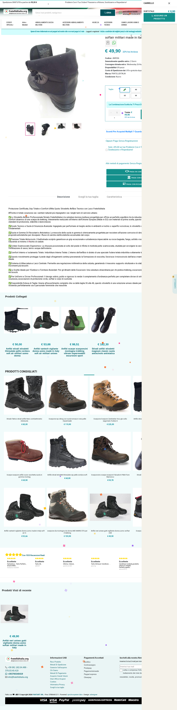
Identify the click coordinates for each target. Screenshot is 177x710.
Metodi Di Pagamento (58, 673)
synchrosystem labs (74, 695)
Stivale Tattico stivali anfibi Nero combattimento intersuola (24, 420)
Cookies (53, 682)
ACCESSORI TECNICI (108, 23)
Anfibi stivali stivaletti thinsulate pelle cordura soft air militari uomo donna (17, 352)
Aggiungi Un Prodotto (160, 17)
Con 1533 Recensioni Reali (33, 555)
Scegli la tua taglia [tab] (88, 196)
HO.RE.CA (95, 22)
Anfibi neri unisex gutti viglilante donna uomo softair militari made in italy (14, 644)
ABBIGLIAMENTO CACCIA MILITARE (44, 23)
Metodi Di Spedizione (58, 665)
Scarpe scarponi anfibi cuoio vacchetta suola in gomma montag (24, 476)
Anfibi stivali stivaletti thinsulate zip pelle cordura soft (67, 475)
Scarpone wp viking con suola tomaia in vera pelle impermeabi (67, 420)
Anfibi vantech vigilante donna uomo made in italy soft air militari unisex (46, 351)
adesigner (93, 695)
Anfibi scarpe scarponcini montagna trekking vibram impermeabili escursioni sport (74, 352)
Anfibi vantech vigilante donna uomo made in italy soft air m (24, 532)
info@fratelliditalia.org (18, 677)
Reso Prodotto (55, 662)
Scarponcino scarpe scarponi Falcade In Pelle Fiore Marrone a (110, 476)
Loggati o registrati (92, 31)
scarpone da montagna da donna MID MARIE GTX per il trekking (67, 532)
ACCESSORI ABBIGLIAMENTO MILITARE (73, 23)
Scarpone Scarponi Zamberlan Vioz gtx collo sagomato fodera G (110, 420)
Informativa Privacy (57, 685)
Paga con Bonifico (140, 178)
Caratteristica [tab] (114, 196)
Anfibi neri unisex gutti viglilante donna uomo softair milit (110, 532)
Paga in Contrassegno (140, 172)
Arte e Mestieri (25, 23)
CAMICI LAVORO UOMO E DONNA (130, 23)
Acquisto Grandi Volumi (59, 676)
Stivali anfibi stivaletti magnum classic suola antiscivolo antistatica (103, 351)
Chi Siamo (54, 670)
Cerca (108, 12)
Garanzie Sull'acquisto (58, 667)
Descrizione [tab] (63, 196)
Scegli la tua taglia (57, 687)
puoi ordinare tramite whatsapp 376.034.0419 (131, 12)
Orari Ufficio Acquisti (58, 679)
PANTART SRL (38, 695)
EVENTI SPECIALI (9, 23)
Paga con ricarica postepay (140, 184)
